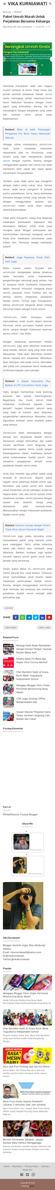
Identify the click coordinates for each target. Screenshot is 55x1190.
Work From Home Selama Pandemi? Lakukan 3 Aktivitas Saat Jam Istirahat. (24, 1103)
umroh (48, 94)
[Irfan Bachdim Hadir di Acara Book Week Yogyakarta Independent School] (8, 675)
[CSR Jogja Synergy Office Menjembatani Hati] (8, 702)
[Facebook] (16, 617)
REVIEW (9, 608)
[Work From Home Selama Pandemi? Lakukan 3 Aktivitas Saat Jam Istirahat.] (27, 1097)
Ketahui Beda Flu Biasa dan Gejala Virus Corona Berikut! (32, 660)
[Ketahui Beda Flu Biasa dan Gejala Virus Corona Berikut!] (8, 662)
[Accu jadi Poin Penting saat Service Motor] (27, 1062)
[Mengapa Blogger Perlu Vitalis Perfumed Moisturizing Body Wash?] (8, 689)
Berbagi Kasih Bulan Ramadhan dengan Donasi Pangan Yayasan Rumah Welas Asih (34, 649)
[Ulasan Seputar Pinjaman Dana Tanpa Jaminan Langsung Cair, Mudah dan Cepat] (8, 715)
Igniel (32, 1186)
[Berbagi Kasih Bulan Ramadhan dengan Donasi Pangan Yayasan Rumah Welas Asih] (8, 649)
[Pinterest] (49, 617)
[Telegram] (29, 617)
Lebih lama (44, 627)
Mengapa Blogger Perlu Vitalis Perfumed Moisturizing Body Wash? (33, 689)
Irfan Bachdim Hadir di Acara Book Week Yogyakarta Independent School (32, 675)
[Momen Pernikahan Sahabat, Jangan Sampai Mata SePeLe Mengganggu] (27, 1135)
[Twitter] (22, 617)
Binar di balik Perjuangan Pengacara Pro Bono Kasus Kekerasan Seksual (27, 133)
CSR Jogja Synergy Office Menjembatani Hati (30, 700)
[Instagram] (33, 1175)
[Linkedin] (42, 617)
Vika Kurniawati (27, 3)
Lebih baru (10, 627)
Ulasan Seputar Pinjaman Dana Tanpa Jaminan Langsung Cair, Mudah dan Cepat (33, 715)
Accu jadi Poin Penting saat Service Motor (26, 1066)
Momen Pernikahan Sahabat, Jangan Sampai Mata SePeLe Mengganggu (23, 1141)
